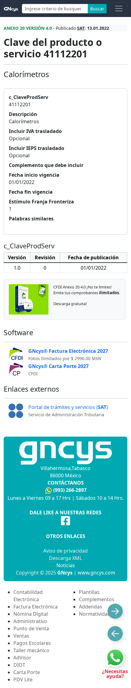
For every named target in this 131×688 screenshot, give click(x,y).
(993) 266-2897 (70, 490)
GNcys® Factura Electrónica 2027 (68, 351)
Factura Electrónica (35, 606)
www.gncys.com (96, 572)
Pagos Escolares (32, 643)
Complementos (96, 599)
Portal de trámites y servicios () (68, 407)
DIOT (19, 665)
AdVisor (22, 657)
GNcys (65, 572)
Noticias (65, 565)
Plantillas (89, 592)
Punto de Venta (31, 628)
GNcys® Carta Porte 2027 (58, 366)
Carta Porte (26, 672)
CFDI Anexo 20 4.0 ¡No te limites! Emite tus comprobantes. (86, 289)
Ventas (21, 635)
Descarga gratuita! (70, 303)
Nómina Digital (30, 614)
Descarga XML (65, 558)
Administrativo (30, 621)
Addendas (90, 606)
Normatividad (95, 614)
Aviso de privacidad (65, 550)
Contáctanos (66, 482)
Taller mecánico (31, 650)
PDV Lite (23, 679)
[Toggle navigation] (118, 8)
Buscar (97, 9)
